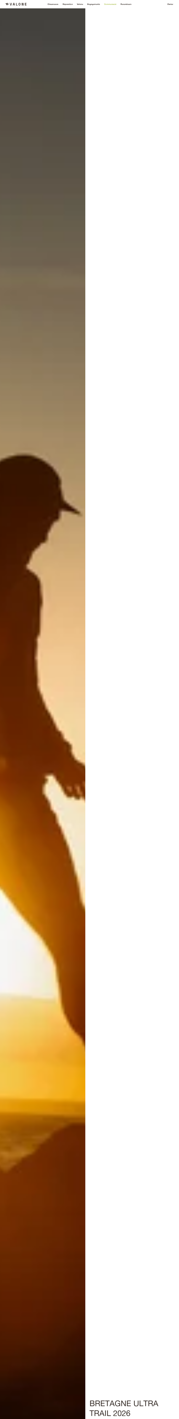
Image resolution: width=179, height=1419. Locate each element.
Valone (80, 4)
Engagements (93, 4)
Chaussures (53, 4)
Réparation (68, 4)
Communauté (110, 4)
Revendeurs (126, 4)
